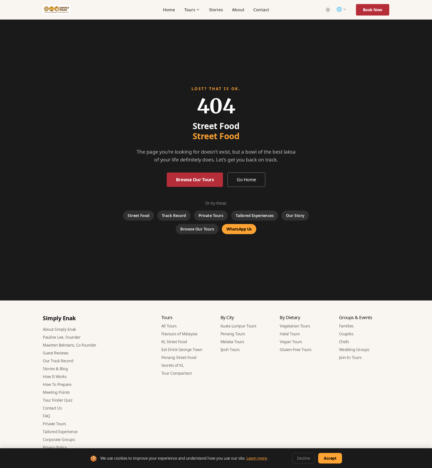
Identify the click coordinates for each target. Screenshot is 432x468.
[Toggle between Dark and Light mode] (327, 9)
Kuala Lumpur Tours (238, 326)
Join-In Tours (350, 357)
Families (346, 326)
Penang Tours (232, 333)
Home (169, 9)
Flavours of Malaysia (179, 333)
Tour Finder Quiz (57, 400)
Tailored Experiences (255, 215)
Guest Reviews (55, 353)
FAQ (46, 416)
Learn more (256, 458)
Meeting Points (56, 392)
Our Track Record (58, 360)
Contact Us (52, 408)
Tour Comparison (176, 373)
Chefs (344, 341)
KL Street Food (174, 341)
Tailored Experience (60, 431)
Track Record (174, 215)
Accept (330, 458)
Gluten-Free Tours (295, 349)
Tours (190, 9)
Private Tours (210, 215)
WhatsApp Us (239, 229)
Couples (346, 333)
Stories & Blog (55, 368)
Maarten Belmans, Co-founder (69, 345)
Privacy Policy (55, 447)
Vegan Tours (291, 341)
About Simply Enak (59, 329)
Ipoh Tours (230, 349)
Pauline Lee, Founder (61, 337)
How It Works (54, 376)
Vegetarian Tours (295, 326)
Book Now (372, 9)
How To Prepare (57, 384)
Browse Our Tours (195, 180)
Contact (261, 9)
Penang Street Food (178, 357)
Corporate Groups (59, 439)
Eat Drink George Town (181, 349)
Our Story (295, 215)
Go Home (246, 180)
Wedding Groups (354, 349)
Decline (303, 458)
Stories (216, 9)
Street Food (138, 215)
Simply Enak (59, 318)
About (238, 9)
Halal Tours (290, 333)
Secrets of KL (172, 365)
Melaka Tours (232, 341)
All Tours (169, 326)
